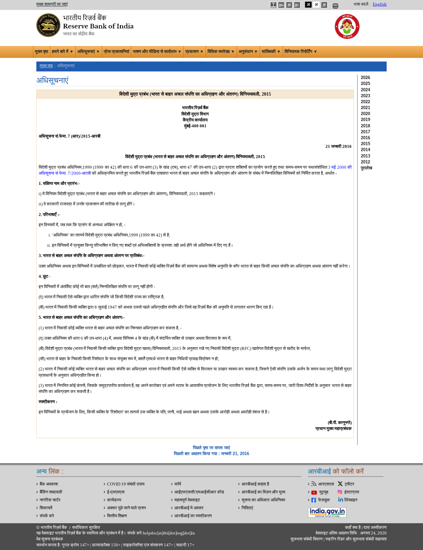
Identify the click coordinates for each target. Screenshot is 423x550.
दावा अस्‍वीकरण (375, 527)
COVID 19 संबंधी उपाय (125, 484)
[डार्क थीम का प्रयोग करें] (308, 5)
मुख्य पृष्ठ (41, 51)
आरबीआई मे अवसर (189, 508)
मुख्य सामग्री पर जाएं (52, 4)
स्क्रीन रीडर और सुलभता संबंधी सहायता (356, 539)
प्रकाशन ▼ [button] (194, 51)
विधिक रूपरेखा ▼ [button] (221, 51)
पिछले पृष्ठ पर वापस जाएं (211, 447)
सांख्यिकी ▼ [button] (271, 51)
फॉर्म (177, 484)
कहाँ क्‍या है (353, 527)
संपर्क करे (47, 516)
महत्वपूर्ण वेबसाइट (187, 500)
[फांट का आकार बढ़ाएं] (281, 5)
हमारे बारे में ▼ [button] (63, 51)
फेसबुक (324, 500)
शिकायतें (46, 508)
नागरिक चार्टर (50, 500)
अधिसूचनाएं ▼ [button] (88, 51)
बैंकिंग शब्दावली (51, 492)
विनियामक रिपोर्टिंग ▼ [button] (301, 51)
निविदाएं (247, 508)
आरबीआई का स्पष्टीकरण (193, 516)
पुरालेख (366, 167)
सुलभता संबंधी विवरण (306, 539)
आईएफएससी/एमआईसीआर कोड (199, 492)
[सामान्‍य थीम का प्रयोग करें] (316, 5)
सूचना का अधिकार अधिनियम (263, 500)
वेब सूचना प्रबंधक (49, 539)
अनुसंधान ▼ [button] (248, 51)
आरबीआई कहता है (255, 484)
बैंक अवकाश (49, 484)
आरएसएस (326, 484)
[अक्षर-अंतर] (273, 5)
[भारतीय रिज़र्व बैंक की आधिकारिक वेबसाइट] (85, 24)
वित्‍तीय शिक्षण (117, 516)
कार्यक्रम (114, 500)
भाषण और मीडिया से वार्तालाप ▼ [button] (157, 51)
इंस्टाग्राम (351, 492)
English (380, 4)
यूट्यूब (323, 492)
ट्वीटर (349, 484)
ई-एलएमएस (116, 492)
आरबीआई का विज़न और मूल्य (263, 492)
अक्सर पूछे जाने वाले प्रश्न (126, 508)
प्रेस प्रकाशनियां (116, 51)
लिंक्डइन (350, 500)
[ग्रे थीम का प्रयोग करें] (324, 5)
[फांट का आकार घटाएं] (297, 5)
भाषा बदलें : (362, 4)
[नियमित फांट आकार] (289, 5)
